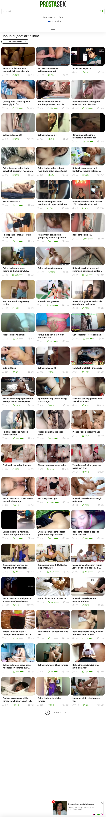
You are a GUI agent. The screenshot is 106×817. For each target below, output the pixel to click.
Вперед (57, 712)
